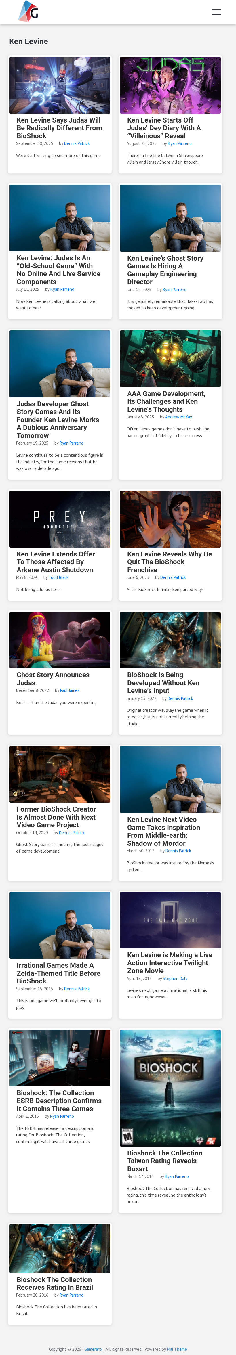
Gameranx (93, 1349)
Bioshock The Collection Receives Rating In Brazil (55, 1284)
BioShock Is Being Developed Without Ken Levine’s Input (163, 683)
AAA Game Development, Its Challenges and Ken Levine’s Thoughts (166, 402)
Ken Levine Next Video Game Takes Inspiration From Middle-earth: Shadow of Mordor (163, 831)
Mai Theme (177, 1349)
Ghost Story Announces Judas (53, 679)
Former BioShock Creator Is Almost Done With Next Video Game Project (56, 817)
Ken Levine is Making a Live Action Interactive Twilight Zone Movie (169, 963)
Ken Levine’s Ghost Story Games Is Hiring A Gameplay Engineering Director (165, 270)
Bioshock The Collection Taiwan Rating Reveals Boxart (164, 1161)
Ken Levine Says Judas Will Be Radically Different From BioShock (59, 128)
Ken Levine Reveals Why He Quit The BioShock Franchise (169, 562)
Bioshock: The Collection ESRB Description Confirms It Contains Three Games (59, 1101)
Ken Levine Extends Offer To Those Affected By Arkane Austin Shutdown (56, 562)
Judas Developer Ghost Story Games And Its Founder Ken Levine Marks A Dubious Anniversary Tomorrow (58, 420)
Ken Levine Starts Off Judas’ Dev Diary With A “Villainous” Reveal (164, 128)
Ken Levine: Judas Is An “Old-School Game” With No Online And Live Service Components (58, 270)
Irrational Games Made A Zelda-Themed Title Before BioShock (58, 973)
